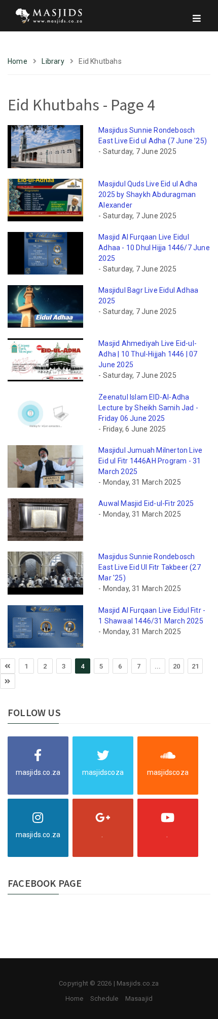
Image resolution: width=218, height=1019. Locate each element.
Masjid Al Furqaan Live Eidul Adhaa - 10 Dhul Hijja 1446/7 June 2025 (154, 247)
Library (53, 61)
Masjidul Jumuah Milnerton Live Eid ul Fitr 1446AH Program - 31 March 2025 (150, 461)
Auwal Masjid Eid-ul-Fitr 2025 (146, 503)
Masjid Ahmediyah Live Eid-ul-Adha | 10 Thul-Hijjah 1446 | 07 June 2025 (147, 354)
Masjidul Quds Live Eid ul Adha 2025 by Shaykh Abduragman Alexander (147, 194)
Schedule (104, 998)
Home (17, 61)
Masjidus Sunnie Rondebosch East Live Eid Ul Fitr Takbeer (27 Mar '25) (149, 567)
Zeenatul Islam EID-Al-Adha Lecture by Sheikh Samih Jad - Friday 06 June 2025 (148, 407)
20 (176, 666)
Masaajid (139, 998)
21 (195, 666)
